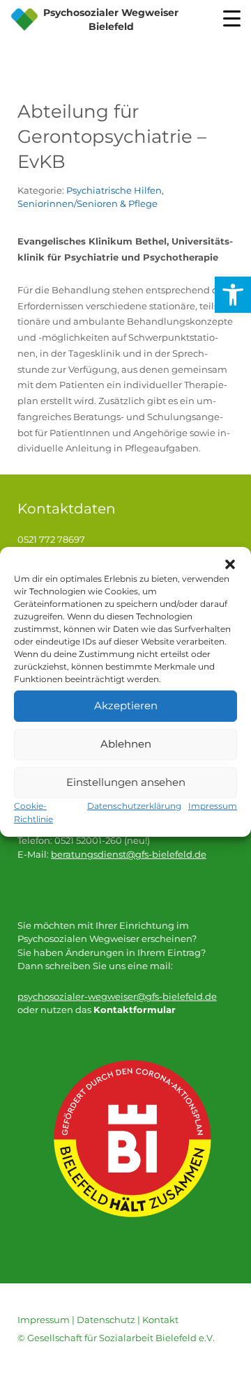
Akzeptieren (126, 705)
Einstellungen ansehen (125, 782)
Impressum (212, 806)
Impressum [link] (43, 1319)
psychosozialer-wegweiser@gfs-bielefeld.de (117, 996)
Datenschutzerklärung (134, 806)
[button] (230, 564)
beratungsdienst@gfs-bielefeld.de (128, 854)
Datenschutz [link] (106, 1319)
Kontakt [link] (160, 1319)
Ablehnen (125, 743)
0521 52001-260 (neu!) (102, 840)
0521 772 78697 (51, 539)
